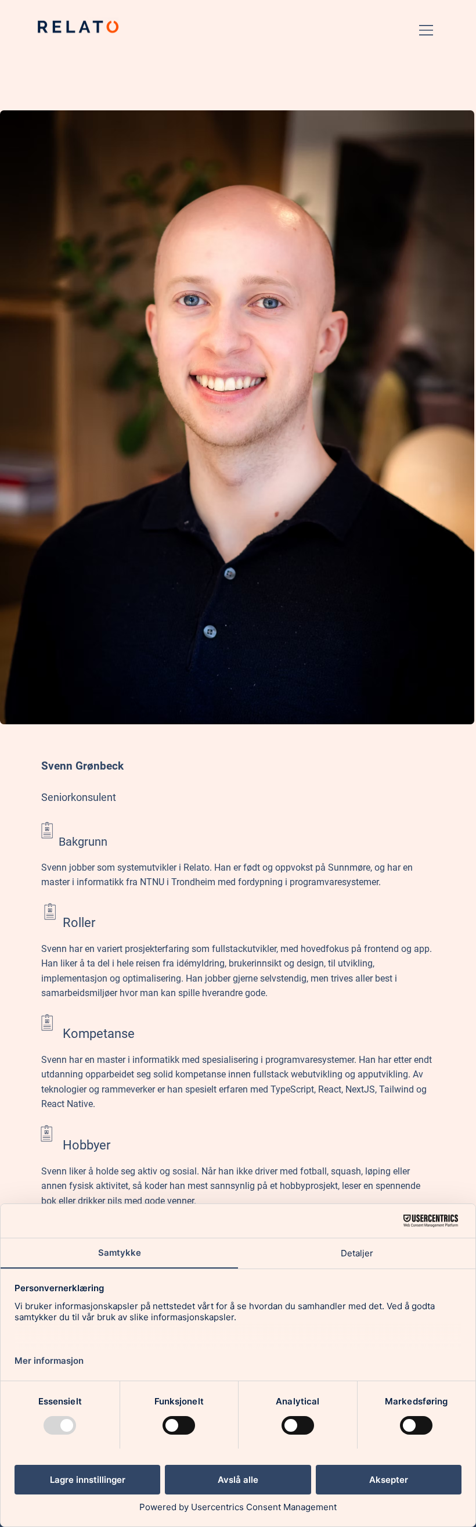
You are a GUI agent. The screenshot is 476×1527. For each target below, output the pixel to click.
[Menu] (426, 30)
